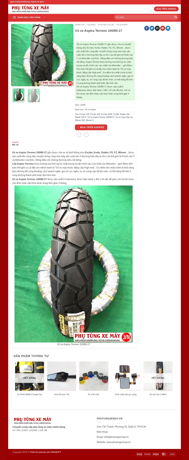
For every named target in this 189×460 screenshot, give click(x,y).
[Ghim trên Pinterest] (162, 28)
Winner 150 (80, 120)
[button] (28, 17)
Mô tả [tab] (15, 145)
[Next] (68, 55)
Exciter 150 (95, 114)
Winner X (90, 120)
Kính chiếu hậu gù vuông (125, 394)
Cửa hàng (91, 25)
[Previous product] (86, 135)
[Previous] (15, 55)
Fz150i (116, 114)
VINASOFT (56, 452)
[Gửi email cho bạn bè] (157, 28)
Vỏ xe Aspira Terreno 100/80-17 (101, 117)
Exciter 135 (84, 114)
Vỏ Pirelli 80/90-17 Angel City (29, 394)
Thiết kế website (38, 452)
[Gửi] (175, 17)
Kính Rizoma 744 (61, 394)
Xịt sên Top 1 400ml (158, 394)
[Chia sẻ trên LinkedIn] (168, 28)
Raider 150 (124, 114)
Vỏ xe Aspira (122, 25)
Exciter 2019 (106, 114)
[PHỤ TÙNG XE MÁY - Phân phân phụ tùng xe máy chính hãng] (30, 9)
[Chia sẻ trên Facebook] (146, 28)
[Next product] (79, 135)
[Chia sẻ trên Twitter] (152, 28)
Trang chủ (80, 25)
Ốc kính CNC (93, 394)
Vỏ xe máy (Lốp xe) (106, 25)
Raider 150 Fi (80, 117)
